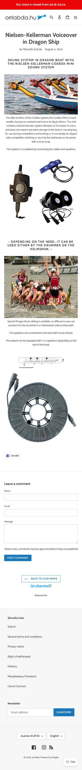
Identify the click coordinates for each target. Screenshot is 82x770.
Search (12, 626)
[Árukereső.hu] (41, 587)
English (54, 736)
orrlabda (36, 757)
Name (7, 491)
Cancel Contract (17, 686)
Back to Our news (44, 578)
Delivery (12, 666)
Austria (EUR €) (30, 736)
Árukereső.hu (41, 595)
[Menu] (76, 17)
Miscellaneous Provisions (22, 676)
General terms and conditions (25, 636)
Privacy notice (16, 646)
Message (8, 522)
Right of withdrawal (19, 656)
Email (7, 506)
